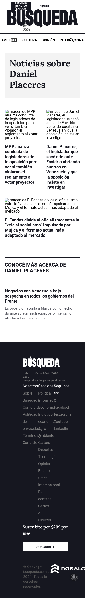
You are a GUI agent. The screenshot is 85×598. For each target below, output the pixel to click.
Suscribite (45, 547)
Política (44, 393)
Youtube (61, 421)
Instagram (62, 414)
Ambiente (9, 40)
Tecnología (47, 456)
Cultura (29, 40)
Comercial (31, 407)
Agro (42, 428)
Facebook (62, 407)
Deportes (45, 449)
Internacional (49, 485)
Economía (46, 407)
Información (48, 400)
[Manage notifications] (74, 577)
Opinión (48, 40)
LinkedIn (61, 428)
